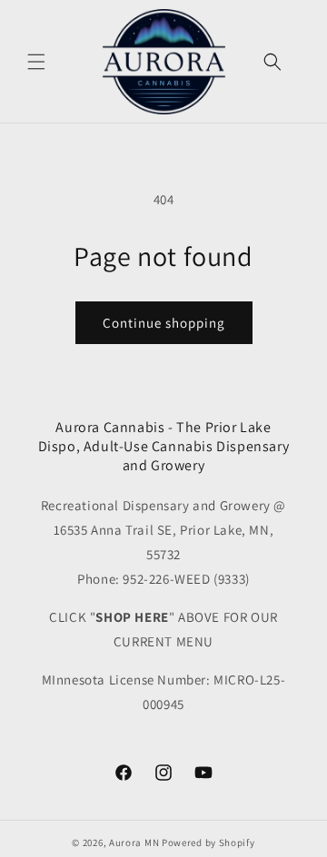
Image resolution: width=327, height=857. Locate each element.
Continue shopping (164, 322)
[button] (36, 62)
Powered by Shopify (208, 842)
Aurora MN (134, 842)
